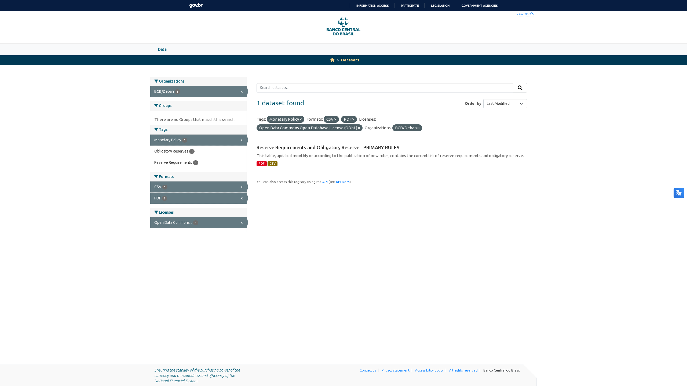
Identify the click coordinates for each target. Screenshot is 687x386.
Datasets (350, 60)
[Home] (332, 60)
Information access (372, 6)
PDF (261, 163)
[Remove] (301, 119)
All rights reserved (463, 370)
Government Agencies (480, 6)
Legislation (440, 6)
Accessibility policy (429, 370)
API (325, 182)
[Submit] (520, 88)
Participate (410, 6)
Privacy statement (396, 370)
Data (162, 49)
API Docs (343, 182)
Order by (473, 103)
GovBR (196, 5)
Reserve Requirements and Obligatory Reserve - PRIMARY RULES (328, 147)
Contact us (368, 370)
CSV (272, 163)
